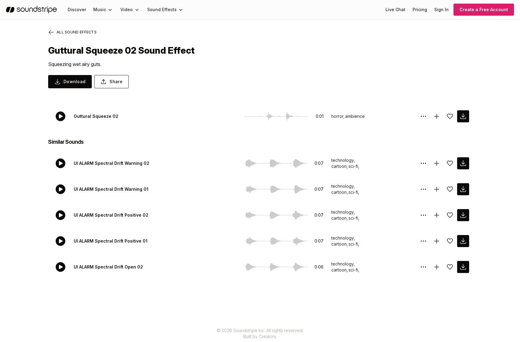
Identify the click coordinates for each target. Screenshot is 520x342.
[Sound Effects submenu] (181, 9)
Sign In (441, 9)
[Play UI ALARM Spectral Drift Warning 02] (60, 163)
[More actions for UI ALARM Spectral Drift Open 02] (423, 267)
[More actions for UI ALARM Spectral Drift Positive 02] (423, 215)
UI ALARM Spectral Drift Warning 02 (111, 163)
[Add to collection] (437, 116)
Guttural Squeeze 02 (96, 116)
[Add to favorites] (450, 116)
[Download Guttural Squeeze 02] (463, 116)
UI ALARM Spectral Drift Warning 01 (111, 189)
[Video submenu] (137, 9)
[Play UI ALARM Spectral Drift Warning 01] (60, 189)
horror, (338, 116)
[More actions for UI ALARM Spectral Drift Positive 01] (423, 241)
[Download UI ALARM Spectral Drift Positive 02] (463, 215)
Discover (77, 9)
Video (126, 9)
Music (99, 9)
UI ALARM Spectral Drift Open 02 (108, 266)
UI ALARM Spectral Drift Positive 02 (111, 215)
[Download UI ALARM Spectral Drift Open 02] (463, 267)
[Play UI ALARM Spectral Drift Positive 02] (60, 215)
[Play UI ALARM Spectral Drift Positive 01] (60, 241)
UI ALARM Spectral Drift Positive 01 (110, 240)
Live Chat (395, 9)
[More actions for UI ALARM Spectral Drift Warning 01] (423, 189)
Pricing (420, 9)
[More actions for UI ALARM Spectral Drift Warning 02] (423, 163)
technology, (343, 160)
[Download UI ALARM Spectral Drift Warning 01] (463, 189)
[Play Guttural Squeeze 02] (60, 116)
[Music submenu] (110, 9)
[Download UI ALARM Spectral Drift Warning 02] (463, 163)
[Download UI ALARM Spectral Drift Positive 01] (463, 241)
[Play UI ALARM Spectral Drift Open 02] (60, 267)
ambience (355, 116)
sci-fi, (353, 166)
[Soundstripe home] (31, 10)
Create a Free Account (484, 9)
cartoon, (339, 166)
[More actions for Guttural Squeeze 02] (423, 116)
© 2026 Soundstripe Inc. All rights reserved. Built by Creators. (260, 333)
